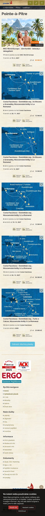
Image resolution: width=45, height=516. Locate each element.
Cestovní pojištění (10, 428)
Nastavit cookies (28, 507)
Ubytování (7, 419)
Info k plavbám (9, 440)
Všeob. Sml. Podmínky (11, 462)
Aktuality (7, 400)
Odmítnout (22, 511)
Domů (6, 391)
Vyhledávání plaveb (11, 394)
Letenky (7, 415)
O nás (6, 397)
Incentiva (7, 431)
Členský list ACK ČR (11, 474)
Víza (5, 422)
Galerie (6, 403)
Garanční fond (9, 471)
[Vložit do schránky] (41, 21)
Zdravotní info (9, 447)
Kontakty (7, 478)
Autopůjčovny (9, 425)
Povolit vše (13, 507)
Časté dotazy (8, 453)
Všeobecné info (9, 443)
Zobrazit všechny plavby (22, 344)
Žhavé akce (8, 407)
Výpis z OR (8, 465)
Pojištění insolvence (11, 468)
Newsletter (8, 450)
